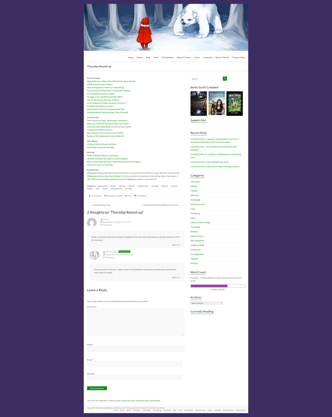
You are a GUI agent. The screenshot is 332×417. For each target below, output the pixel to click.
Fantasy (194, 190)
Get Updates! (168, 57)
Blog (148, 57)
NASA (131, 186)
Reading (194, 231)
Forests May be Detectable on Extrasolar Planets (108, 90)
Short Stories (157, 410)
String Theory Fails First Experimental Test (106, 109)
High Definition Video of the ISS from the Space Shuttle (111, 81)
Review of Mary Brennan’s (105, 136)
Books (129, 410)
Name (90, 344)
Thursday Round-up (100, 205)
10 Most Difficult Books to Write (101, 144)
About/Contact (184, 57)
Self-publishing (197, 240)
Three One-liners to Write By (100, 164)
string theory (116, 188)
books (113, 186)
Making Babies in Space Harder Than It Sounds (107, 112)
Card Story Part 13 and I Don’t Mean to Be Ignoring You (215, 166)
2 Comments (141, 196)
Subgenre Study (198, 245)
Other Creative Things (200, 222)
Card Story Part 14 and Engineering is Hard (210, 162)
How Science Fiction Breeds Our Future (162, 205)
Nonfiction (167, 410)
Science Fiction (197, 236)
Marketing (195, 213)
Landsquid (207, 57)
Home (130, 57)
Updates (194, 258)
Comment (92, 306)
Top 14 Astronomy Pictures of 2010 (103, 100)
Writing (194, 263)
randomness (142, 186)
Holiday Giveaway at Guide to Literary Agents (107, 158)
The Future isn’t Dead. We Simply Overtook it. (107, 120)
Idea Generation (198, 204)
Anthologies (147, 410)
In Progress (137, 410)
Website (91, 373)
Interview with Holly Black (98, 126)
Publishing (195, 227)
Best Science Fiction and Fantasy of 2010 (105, 133)
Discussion (195, 181)
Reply (177, 245)
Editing (194, 186)
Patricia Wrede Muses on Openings (103, 155)
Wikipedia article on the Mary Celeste (103, 176)
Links (129, 196)
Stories (140, 57)
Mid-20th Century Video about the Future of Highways (111, 179)
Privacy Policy (239, 57)
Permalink (107, 225)
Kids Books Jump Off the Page (100, 147)
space (105, 188)
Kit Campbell (96, 196)
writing (128, 188)
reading (154, 186)
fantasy (122, 186)
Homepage (195, 199)
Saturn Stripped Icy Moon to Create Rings (105, 87)
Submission (196, 249)
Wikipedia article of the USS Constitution (105, 173)
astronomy (102, 186)
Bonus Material (222, 57)
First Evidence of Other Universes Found (105, 103)
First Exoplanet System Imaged (101, 93)
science (164, 186)
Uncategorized (197, 254)
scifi (97, 188)
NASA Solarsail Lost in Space (99, 84)
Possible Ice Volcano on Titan (100, 106)
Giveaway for (100, 130)
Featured (195, 195)
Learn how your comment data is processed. (140, 400)
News (155, 57)
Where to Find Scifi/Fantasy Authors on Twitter (108, 123)
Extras (197, 57)
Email (90, 359)
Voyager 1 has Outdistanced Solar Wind (104, 96)
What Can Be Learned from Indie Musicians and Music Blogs (113, 161)
